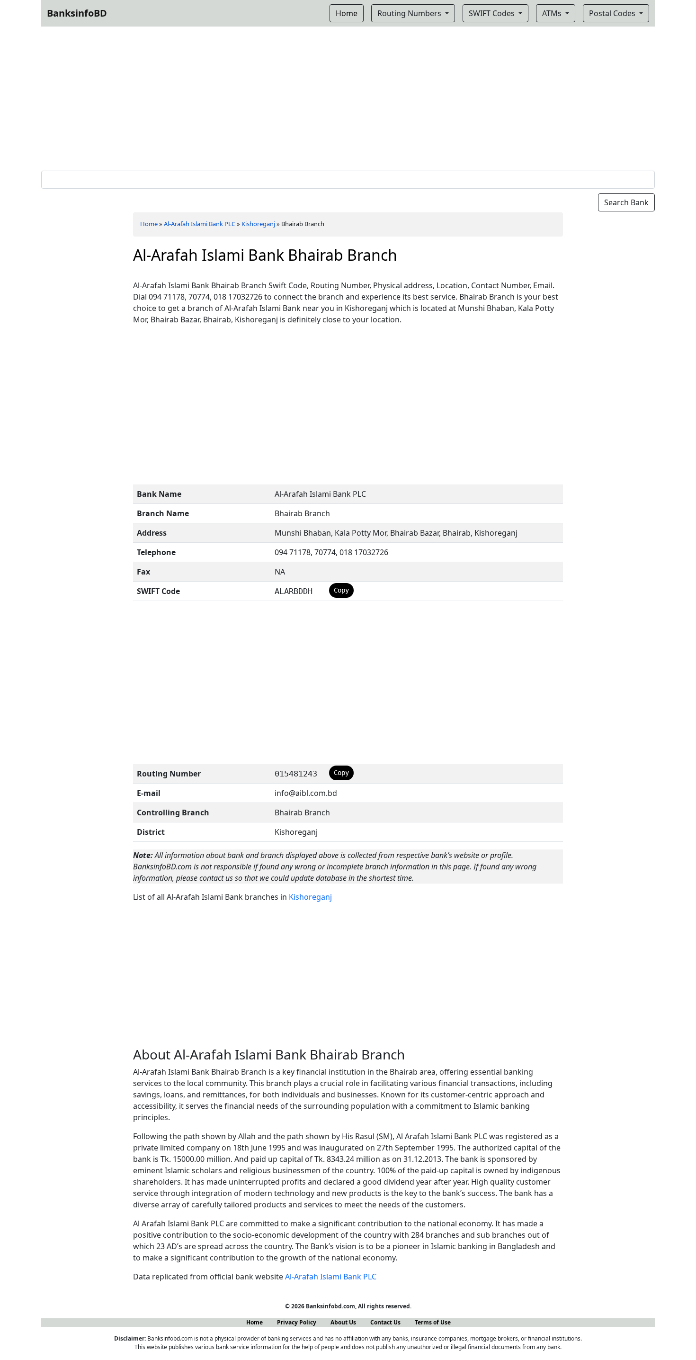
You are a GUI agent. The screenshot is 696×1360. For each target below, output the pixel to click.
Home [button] (346, 13)
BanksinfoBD (77, 13)
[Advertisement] (348, 96)
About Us (343, 1322)
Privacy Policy (296, 1322)
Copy (341, 590)
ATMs (552, 13)
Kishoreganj (258, 223)
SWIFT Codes (493, 13)
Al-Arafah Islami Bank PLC (199, 223)
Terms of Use (433, 1322)
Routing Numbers (410, 13)
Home (149, 223)
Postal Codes (613, 13)
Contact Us (385, 1322)
